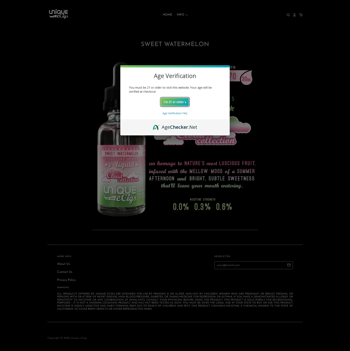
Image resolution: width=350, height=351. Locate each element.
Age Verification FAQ (175, 113)
